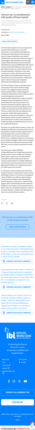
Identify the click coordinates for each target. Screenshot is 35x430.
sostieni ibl (17, 402)
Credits (17, 420)
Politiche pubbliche (17, 32)
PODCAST (23, 362)
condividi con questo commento (18, 261)
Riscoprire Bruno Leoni (8, 371)
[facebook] (9, 381)
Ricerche (8, 7)
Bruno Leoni (5, 359)
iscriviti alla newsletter (17, 392)
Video (3, 362)
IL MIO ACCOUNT (23, 359)
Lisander (4, 368)
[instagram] (14, 381)
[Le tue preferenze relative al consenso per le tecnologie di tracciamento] (32, 427)
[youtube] (25, 381)
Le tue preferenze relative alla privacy (24, 415)
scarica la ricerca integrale (9, 41)
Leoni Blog (5, 365)
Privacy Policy (5, 414)
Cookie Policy (14, 414)
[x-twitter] (19, 381)
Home (2, 7)
